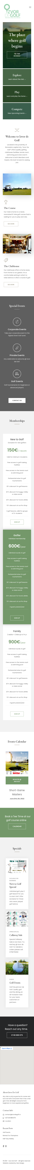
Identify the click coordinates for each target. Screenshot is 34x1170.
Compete (17, 109)
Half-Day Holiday (8, 1139)
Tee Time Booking (17, 55)
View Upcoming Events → (17, 113)
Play (17, 92)
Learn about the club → (17, 79)
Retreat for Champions (10, 1135)
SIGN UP (17, 522)
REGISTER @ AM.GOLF (17, 780)
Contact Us (17, 400)
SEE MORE (11, 224)
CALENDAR (17, 826)
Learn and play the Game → (17, 96)
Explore (17, 75)
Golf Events (6, 1132)
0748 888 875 (17, 1035)
